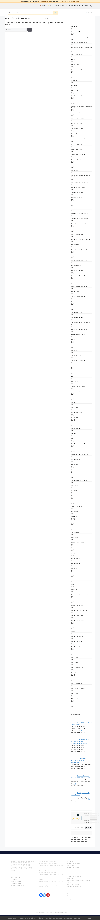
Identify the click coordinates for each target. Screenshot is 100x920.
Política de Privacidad (26, 918)
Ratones (73, 553)
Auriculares (74, 101)
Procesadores (75, 532)
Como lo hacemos (16, 881)
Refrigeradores (75, 558)
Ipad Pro (73, 376)
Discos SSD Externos (77, 270)
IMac (72, 345)
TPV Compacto (75, 698)
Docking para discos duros (79, 286)
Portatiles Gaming (76, 522)
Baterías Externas (76, 123)
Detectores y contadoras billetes (81, 239)
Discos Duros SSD (76, 265)
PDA (72, 496)
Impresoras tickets (76, 355)
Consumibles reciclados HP (79, 229)
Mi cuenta (85, 5)
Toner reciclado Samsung (78, 688)
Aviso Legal (70, 878)
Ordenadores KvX (75, 464)
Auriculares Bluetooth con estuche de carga (81, 107)
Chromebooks (74, 170)
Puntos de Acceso (76, 548)
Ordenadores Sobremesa (77, 470)
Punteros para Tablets (77, 542)
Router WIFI (74, 579)
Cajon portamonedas (76, 144)
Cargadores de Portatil (78, 165)
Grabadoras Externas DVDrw (79, 329)
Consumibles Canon (76, 197)
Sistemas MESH (75, 600)
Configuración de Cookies (62, 918)
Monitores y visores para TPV (80, 454)
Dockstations (75, 291)
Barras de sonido (76, 113)
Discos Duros (75, 244)
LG (67, 906)
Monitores (74, 449)
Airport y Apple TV (76, 54)
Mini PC (73, 438)
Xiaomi (69, 900)
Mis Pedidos (70, 865)
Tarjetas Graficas (76, 646)
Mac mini (73, 402)
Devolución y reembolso (74, 884)
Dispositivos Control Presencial (80, 275)
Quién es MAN (59, 5)
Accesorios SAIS (75, 31)
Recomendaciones (16, 883)
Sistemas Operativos (77, 605)
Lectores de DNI (75, 391)
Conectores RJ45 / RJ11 (78, 187)
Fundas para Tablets (77, 317)
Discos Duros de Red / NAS (79, 249)
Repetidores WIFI (76, 563)
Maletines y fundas (76, 412)
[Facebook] (41, 895)
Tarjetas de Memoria (77, 636)
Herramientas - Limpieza (78, 334)
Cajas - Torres (75, 133)
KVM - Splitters (75, 381)
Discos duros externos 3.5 (79, 260)
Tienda (43, 5)
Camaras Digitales (76, 149)
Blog (50, 5)
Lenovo (69, 898)
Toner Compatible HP (77, 667)
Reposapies (74, 568)
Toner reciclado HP (76, 683)
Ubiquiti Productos (76, 704)
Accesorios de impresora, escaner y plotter (81, 25)
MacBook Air (74, 407)
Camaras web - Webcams (77, 159)
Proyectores (74, 537)
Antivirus (74, 85)
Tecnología (77, 918)
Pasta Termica (75, 485)
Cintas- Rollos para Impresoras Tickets (80, 176)
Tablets (73, 631)
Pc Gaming (74, 490)
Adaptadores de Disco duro (79, 42)
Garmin (69, 902)
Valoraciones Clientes (17, 885)
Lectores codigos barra (78, 386)
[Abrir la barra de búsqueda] (91, 5)
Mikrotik (73, 433)
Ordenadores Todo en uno (78, 475)
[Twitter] (44, 895)
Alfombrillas (75, 64)
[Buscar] (29, 30)
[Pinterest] (48, 895)
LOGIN (89, 918)
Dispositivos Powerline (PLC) (80, 281)
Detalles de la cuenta (73, 863)
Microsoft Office (76, 428)
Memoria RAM (74, 417)
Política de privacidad (74, 876)
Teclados (73, 652)
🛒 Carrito (89, 13)
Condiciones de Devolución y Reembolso (78, 880)
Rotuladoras (74, 574)
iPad (72, 365)
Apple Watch (74, 90)
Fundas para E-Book (76, 312)
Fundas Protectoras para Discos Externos (80, 323)
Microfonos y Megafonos (78, 423)
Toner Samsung (75, 693)
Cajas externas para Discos (79, 139)
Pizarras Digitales (76, 506)
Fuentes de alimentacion (78, 307)
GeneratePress (62, 912)
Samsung (69, 896)
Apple (68, 893)
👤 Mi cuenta (80, 13)
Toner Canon (74, 662)
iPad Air (73, 371)
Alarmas (73, 59)
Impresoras (74, 350)
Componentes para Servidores (79, 182)
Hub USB (73, 339)
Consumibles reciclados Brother (80, 213)
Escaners (73, 301)
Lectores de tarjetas (77, 397)
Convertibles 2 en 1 (77, 234)
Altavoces (74, 80)
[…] (82, 730)
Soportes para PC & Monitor (79, 610)
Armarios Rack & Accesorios (79, 95)
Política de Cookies (44, 918)
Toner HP (73, 672)
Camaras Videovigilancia (78, 154)
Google (69, 904)
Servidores (74, 589)
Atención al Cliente (73, 5)
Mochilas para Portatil (78, 443)
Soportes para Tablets (77, 615)
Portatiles (74, 516)
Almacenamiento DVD (76, 75)
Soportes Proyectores (77, 620)
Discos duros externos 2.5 (79, 255)
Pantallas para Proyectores (79, 480)
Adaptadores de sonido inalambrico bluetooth (81, 48)
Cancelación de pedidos (74, 886)
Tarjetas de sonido (76, 641)
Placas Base (74, 511)
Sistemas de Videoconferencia (80, 594)
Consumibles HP (75, 208)
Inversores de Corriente (78, 360)
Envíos (69, 882)
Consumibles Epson (76, 203)
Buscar (88, 828)
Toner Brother (75, 657)
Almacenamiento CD (76, 69)
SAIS (72, 584)
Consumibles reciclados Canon (80, 218)
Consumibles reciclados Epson (80, 223)
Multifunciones (75, 459)
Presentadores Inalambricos (79, 527)
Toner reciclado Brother (78, 678)
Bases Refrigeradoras (77, 118)
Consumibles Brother (77, 192)
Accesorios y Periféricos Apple (80, 37)
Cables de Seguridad (77, 128)
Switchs (73, 626)
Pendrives (74, 501)
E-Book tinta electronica (78, 296)
